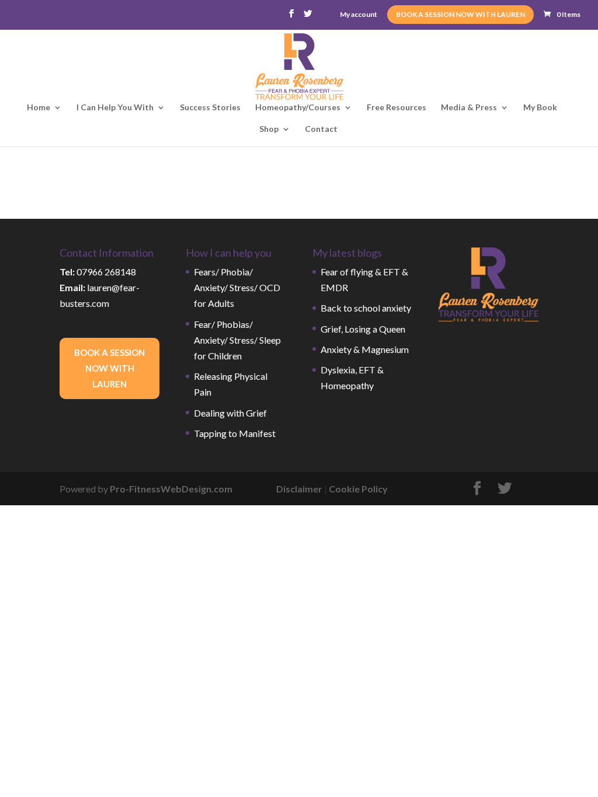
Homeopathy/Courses (297, 107)
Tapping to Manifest (235, 433)
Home (38, 107)
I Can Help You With (115, 107)
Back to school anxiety (366, 307)
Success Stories (210, 107)
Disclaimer (299, 488)
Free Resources (396, 107)
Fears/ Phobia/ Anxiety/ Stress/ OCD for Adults (237, 287)
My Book (540, 107)
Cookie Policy (358, 488)
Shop (269, 129)
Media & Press (469, 107)
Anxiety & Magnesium (365, 349)
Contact (321, 129)
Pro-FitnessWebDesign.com (171, 488)
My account (358, 15)
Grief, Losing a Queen (363, 328)
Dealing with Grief (230, 412)
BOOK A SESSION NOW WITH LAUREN (460, 14)
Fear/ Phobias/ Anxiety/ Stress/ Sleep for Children (237, 340)
